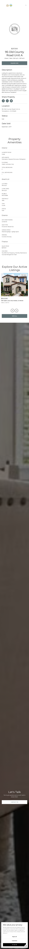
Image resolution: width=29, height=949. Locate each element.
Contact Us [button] (14, 802)
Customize (14, 940)
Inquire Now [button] (14, 63)
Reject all (14, 936)
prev (12, 310)
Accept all (14, 944)
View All (14, 316)
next (16, 310)
